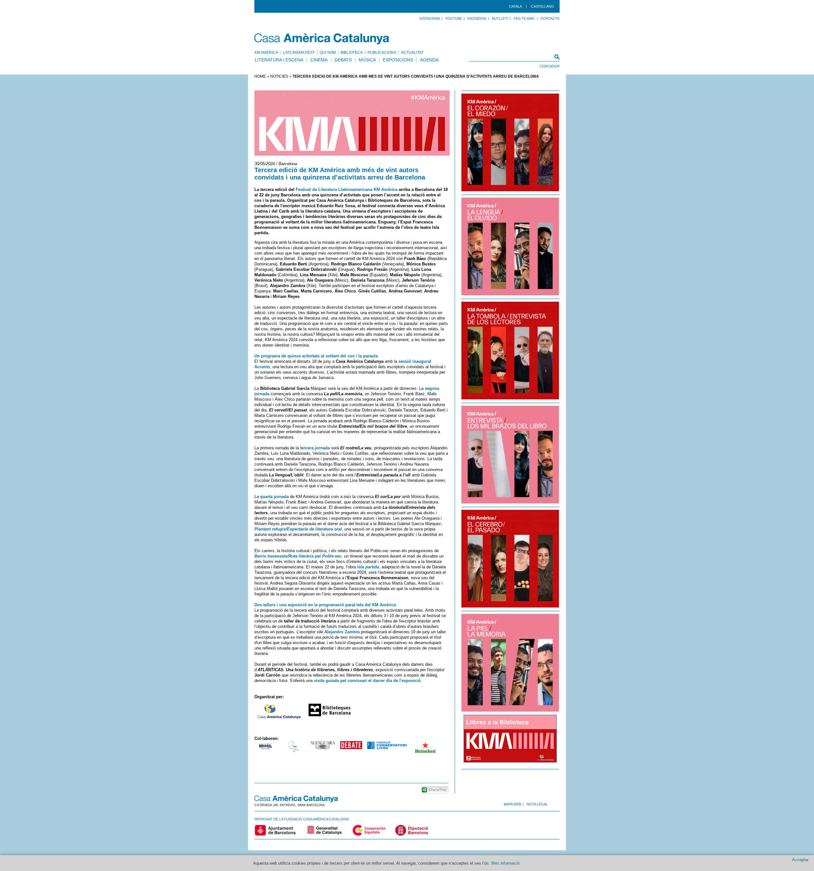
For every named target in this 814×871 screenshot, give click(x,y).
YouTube (453, 18)
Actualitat (412, 52)
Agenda (429, 59)
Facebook (476, 18)
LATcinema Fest (299, 52)
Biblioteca (352, 52)
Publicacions (382, 52)
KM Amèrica (266, 52)
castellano (542, 6)
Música (367, 59)
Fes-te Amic (524, 18)
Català (515, 6)
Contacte (550, 18)
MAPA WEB (512, 804)
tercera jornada (315, 448)
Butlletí (500, 18)
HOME (260, 76)
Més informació (505, 863)
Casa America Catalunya (322, 38)
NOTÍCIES (279, 76)
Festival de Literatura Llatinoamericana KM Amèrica (346, 189)
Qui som (328, 52)
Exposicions (398, 59)
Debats (343, 59)
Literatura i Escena (279, 59)
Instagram (429, 18)
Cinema (319, 59)
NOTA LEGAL (537, 804)
